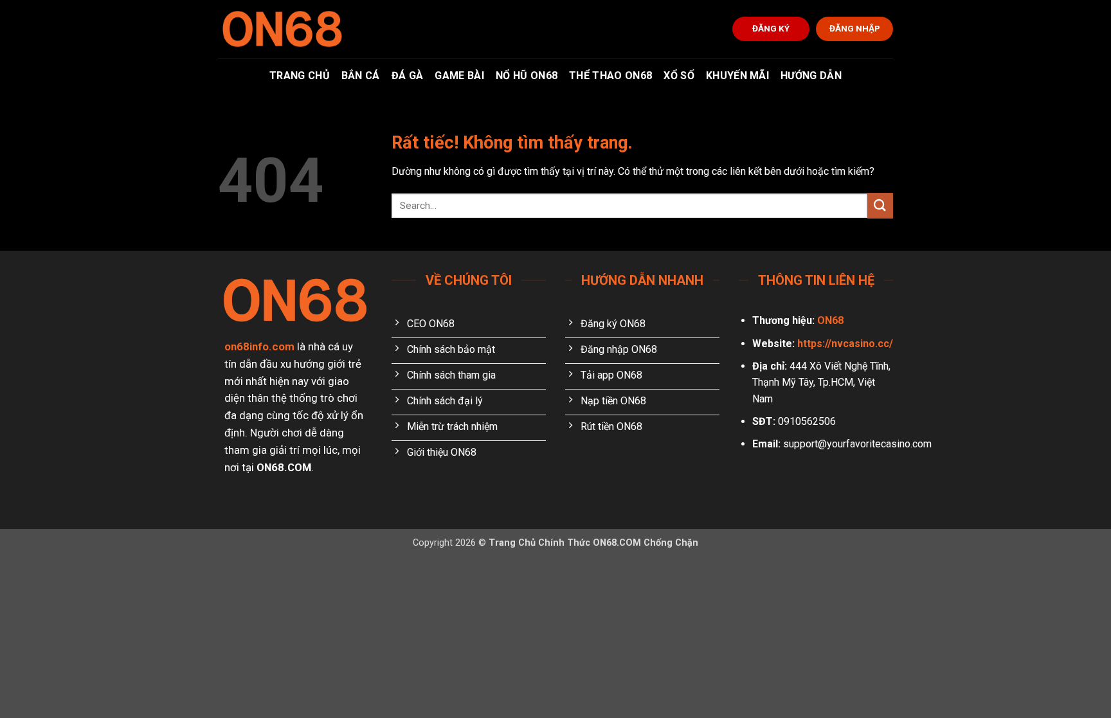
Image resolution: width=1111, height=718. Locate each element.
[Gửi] (880, 205)
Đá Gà (408, 75)
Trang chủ (299, 75)
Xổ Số (679, 75)
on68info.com (259, 346)
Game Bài (459, 75)
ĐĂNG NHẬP (854, 28)
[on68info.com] (282, 29)
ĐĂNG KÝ (771, 28)
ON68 (830, 320)
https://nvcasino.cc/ (845, 343)
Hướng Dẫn (811, 75)
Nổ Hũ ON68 (526, 75)
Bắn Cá (360, 75)
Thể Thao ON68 (610, 75)
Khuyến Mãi (737, 75)
